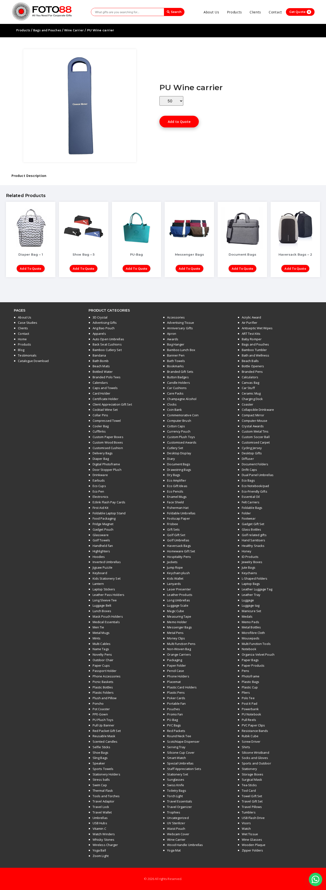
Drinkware (100, 475)
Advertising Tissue (180, 322)
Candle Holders (178, 382)
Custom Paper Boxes (108, 437)
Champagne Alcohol (181, 399)
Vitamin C (99, 828)
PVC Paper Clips (253, 725)
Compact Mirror (253, 415)
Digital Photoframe (106, 464)
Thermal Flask (103, 790)
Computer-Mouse (254, 420)
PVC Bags (174, 725)
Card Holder (101, 393)
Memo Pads (250, 622)
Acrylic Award (251, 317)
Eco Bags (248, 480)
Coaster (247, 404)
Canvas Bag (250, 382)
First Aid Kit (100, 507)
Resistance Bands (255, 731)
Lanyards (174, 584)
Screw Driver (251, 741)
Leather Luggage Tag (257, 589)
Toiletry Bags (176, 790)
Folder (246, 513)
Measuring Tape (179, 616)
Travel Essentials (179, 801)
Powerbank (250, 709)
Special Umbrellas (180, 763)
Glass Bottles (251, 529)
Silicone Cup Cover (181, 752)
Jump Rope (175, 567)
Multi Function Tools (256, 644)
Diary (171, 458)
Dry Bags (173, 475)
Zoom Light (101, 856)
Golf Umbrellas (178, 540)
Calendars (100, 382)
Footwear (249, 518)
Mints (97, 638)
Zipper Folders (252, 850)
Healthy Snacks (253, 546)
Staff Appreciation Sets (184, 769)
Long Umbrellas (178, 600)
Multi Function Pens (181, 644)
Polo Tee (248, 698)
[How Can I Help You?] (315, 880)
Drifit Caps (249, 469)
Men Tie (98, 627)
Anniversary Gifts (180, 328)
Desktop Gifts (252, 453)
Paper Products (253, 665)
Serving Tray (176, 747)
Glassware (101, 535)
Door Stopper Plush (107, 469)
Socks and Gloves (255, 758)
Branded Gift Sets (180, 371)
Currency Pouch (178, 431)
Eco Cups (99, 486)
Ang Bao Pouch (104, 328)
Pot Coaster (101, 709)
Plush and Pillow (105, 698)
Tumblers (249, 812)
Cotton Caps (176, 426)
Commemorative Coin (183, 415)
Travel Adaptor (103, 801)
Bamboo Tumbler (254, 350)
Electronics (100, 496)
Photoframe (250, 676)
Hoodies (99, 557)
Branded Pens (252, 371)
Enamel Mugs (177, 496)
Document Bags (178, 464)
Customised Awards (181, 442)
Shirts (246, 747)
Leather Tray (251, 595)
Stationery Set (177, 774)
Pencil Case (175, 671)
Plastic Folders (103, 692)
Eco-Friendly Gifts (254, 491)
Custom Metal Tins (255, 431)
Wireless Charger (105, 845)
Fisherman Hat (177, 507)
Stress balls (101, 779)
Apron (171, 333)
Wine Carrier (74, 30)
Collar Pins (100, 415)
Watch (246, 828)
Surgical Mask (252, 779)
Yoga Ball (99, 850)
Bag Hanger (175, 344)
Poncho (98, 703)
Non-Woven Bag (179, 649)
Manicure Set (251, 611)
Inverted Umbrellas (107, 562)
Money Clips (176, 638)
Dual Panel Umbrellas (257, 475)
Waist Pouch (176, 828)
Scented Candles (105, 741)
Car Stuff (248, 388)
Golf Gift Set (176, 535)
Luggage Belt (102, 605)
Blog (21, 350)
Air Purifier (249, 322)
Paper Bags (250, 660)
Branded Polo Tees (107, 377)
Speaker (99, 763)
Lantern (98, 584)
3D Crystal (100, 317)
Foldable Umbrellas (181, 513)
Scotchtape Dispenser (183, 741)
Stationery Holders (106, 774)
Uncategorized (178, 818)
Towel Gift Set (252, 796)
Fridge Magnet (103, 524)
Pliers (246, 692)
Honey (247, 551)
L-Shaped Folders (255, 578)
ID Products (250, 557)
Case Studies (27, 322)
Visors (246, 823)
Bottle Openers (253, 366)
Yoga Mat (174, 850)
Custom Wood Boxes (108, 442)
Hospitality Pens (179, 557)
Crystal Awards (253, 426)
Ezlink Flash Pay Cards (109, 502)
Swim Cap (100, 785)
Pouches (173, 709)
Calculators (250, 377)
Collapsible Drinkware (258, 409)
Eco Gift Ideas (177, 486)
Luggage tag (250, 605)
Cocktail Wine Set (105, 409)
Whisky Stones (103, 839)
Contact (275, 12)
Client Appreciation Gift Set (112, 404)
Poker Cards (176, 698)
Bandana (99, 355)
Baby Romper (252, 339)
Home (22, 339)
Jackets (172, 562)
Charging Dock (252, 399)
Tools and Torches (106, 796)
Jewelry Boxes (252, 562)
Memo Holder (177, 622)
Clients (255, 12)
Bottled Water (103, 371)
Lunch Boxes (102, 611)
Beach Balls (250, 361)
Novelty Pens (102, 654)
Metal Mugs (101, 633)
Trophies (173, 812)
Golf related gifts (254, 535)
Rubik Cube (250, 736)
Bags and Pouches (47, 30)
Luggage (248, 600)
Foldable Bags (252, 507)
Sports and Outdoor (256, 763)
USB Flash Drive (253, 818)
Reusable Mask (104, 736)
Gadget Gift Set (253, 524)
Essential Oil (251, 496)
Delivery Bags (103, 453)
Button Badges (178, 377)
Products (234, 12)
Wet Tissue (250, 834)
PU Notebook (251, 714)
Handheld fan (103, 546)
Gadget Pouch (103, 529)
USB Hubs (100, 823)
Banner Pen (175, 355)
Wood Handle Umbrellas (185, 845)
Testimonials (27, 355)
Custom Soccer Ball (256, 437)
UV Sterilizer (176, 823)
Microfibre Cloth (253, 633)
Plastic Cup (250, 687)
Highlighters (101, 551)
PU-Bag (172, 720)
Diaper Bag (101, 458)
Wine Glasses (252, 839)
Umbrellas (100, 818)
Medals (247, 616)
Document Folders (255, 464)
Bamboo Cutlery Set (107, 350)
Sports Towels (103, 769)
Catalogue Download (33, 361)
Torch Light (175, 796)
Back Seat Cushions (107, 344)
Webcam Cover (178, 834)
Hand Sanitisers (253, 540)
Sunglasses (175, 779)
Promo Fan (175, 714)
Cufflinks (99, 431)
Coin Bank (174, 409)
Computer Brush (179, 420)
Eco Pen (98, 491)
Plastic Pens (176, 692)
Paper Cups (101, 665)
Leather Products (179, 595)
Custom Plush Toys (181, 437)
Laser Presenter (179, 589)
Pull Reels (249, 720)
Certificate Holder (105, 399)
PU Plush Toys (103, 720)
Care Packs (175, 393)
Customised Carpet (256, 442)
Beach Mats (101, 366)
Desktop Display (179, 453)
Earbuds (99, 480)
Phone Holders (178, 676)
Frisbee (172, 524)
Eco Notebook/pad (255, 486)
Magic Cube (175, 611)
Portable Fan (176, 703)
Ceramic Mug (251, 393)
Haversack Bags (179, 546)
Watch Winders (104, 834)
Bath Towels (176, 361)
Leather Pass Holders (108, 595)
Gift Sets (173, 529)
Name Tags (101, 649)
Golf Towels (101, 540)
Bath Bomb (101, 361)
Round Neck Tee (179, 736)
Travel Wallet (102, 812)
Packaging (174, 660)
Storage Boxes (252, 774)
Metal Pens (175, 633)
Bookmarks (175, 366)
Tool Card (249, 790)
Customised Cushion (108, 448)
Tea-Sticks (249, 785)
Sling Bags (100, 758)
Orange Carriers (179, 654)
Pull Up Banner (103, 725)
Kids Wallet (175, 578)
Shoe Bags (100, 752)
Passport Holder (105, 671)
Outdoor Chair (103, 660)
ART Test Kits (251, 333)
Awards (172, 339)
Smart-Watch (176, 758)
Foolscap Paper (178, 518)
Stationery (249, 769)
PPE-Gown (100, 714)
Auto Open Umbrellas (108, 339)
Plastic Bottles (103, 687)
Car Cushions (177, 388)
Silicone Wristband (255, 752)
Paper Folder (176, 665)
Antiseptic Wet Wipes (257, 328)
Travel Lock (101, 807)
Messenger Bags (179, 627)
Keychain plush (178, 573)
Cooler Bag (101, 426)
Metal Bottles (251, 627)
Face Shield (175, 502)
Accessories (176, 317)
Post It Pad (249, 703)
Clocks (172, 404)
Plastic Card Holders (182, 687)
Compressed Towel (107, 420)
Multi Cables (101, 644)
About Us (211, 12)
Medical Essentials (106, 622)
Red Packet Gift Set (107, 731)
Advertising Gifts (105, 322)
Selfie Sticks (101, 747)
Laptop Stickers (104, 589)
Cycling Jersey (252, 448)
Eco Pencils (175, 491)
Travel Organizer (179, 807)
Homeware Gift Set (181, 551)
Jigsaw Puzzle (102, 567)
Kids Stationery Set (107, 578)
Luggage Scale (177, 605)
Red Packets (176, 731)
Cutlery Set (175, 448)
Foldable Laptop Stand (109, 513)
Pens (245, 671)
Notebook (249, 649)
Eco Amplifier (176, 480)
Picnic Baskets (103, 682)
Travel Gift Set (252, 801)
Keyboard (100, 573)
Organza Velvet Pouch (258, 654)
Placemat (174, 682)
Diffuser (248, 458)
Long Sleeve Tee (105, 600)
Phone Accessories (107, 676)
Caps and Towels (105, 388)
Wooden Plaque (253, 845)
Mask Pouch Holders (108, 616)
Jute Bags (248, 567)
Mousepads (250, 638)
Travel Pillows (252, 807)
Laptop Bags (251, 584)
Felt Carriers (250, 502)
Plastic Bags (250, 682)
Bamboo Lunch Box (181, 350)
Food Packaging (104, 518)
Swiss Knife (175, 785)
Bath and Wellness (255, 355)
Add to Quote (179, 121)
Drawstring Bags (179, 469)
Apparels (99, 333)
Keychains (249, 573)
